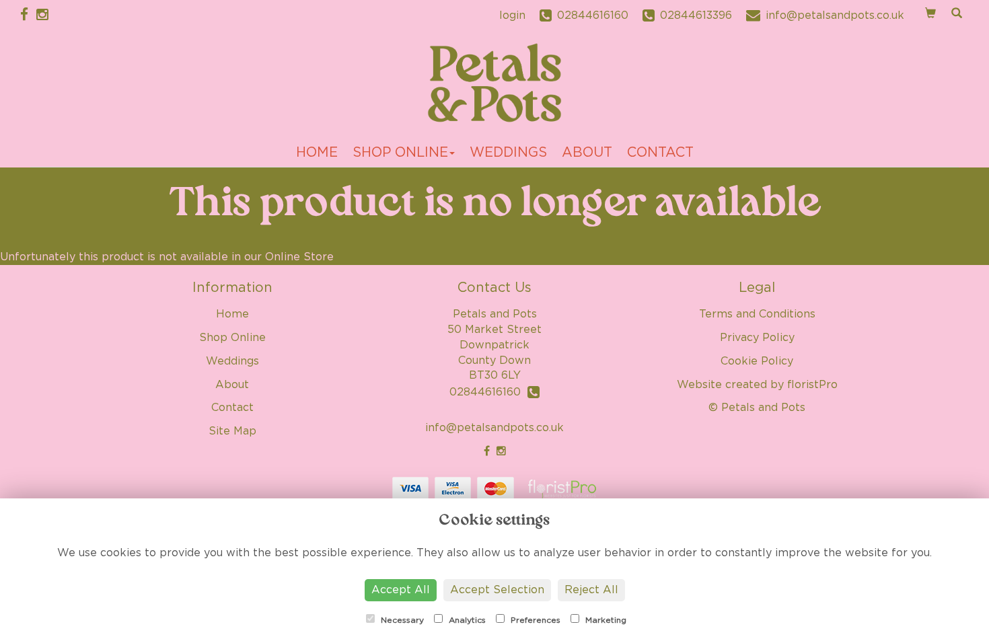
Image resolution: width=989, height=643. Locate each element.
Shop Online (400, 152)
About (587, 152)
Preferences (534, 620)
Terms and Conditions (757, 314)
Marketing (604, 620)
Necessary (401, 620)
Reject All (591, 589)
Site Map (232, 431)
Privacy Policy (757, 337)
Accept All (400, 589)
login (512, 15)
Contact (660, 152)
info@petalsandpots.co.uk (494, 427)
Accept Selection (497, 589)
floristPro (812, 384)
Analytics (466, 620)
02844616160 (488, 392)
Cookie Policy (757, 361)
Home (317, 152)
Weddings (508, 152)
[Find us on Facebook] (28, 15)
